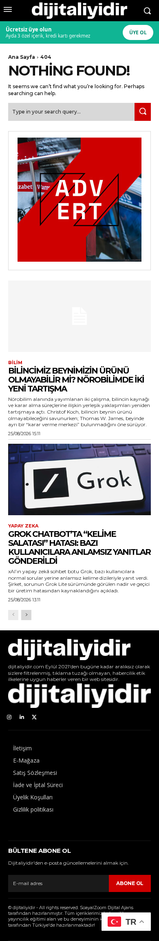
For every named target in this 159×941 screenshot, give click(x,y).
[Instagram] (9, 717)
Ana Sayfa (21, 57)
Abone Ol (130, 883)
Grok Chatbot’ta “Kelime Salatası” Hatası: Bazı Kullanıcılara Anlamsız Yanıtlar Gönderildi (79, 547)
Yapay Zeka (23, 526)
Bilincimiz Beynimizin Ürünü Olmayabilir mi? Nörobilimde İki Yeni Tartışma (76, 380)
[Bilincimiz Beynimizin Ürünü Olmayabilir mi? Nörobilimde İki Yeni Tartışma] (79, 316)
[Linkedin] (22, 717)
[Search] (143, 111)
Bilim (15, 362)
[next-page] (26, 615)
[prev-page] (13, 615)
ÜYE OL (138, 32)
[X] (34, 717)
